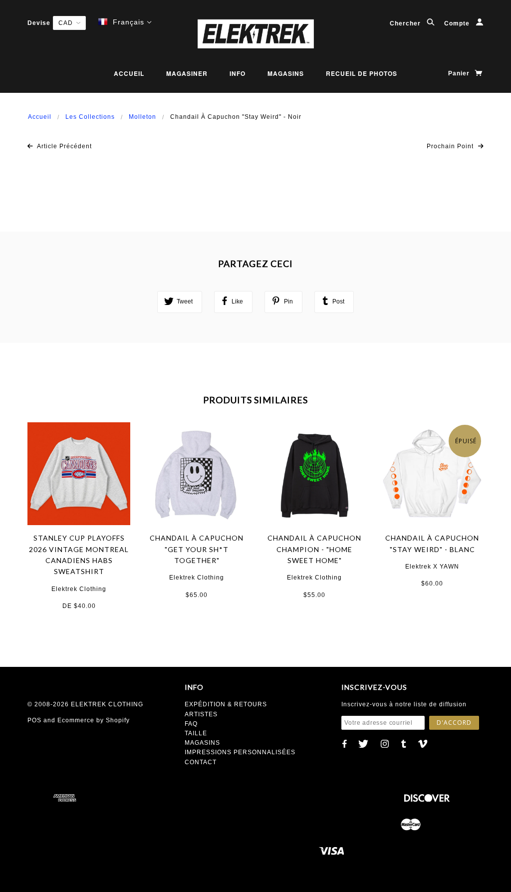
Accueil (129, 73)
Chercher (406, 23)
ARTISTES (201, 714)
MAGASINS (202, 742)
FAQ (191, 723)
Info (238, 73)
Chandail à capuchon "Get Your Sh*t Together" (197, 549)
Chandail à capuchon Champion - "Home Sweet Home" (314, 549)
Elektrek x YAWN (432, 566)
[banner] (255, 33)
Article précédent (63, 146)
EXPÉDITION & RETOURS (226, 704)
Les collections (90, 116)
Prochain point (451, 146)
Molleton (142, 116)
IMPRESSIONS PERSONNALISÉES (240, 752)
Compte (458, 23)
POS (34, 720)
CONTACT (201, 762)
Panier (460, 73)
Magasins (285, 73)
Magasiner (187, 73)
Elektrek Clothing (78, 589)
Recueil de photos (361, 73)
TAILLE (196, 733)
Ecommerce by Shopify (93, 720)
